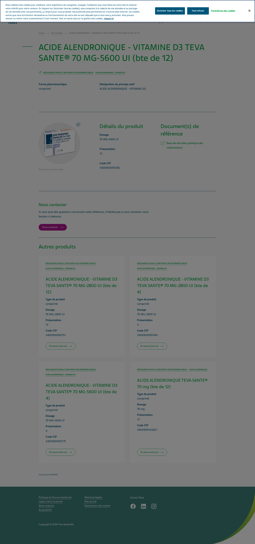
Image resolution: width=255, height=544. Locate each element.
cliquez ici (109, 18)
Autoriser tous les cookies (170, 10)
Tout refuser (198, 10)
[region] (127, 11)
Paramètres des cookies (223, 10)
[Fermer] (249, 10)
